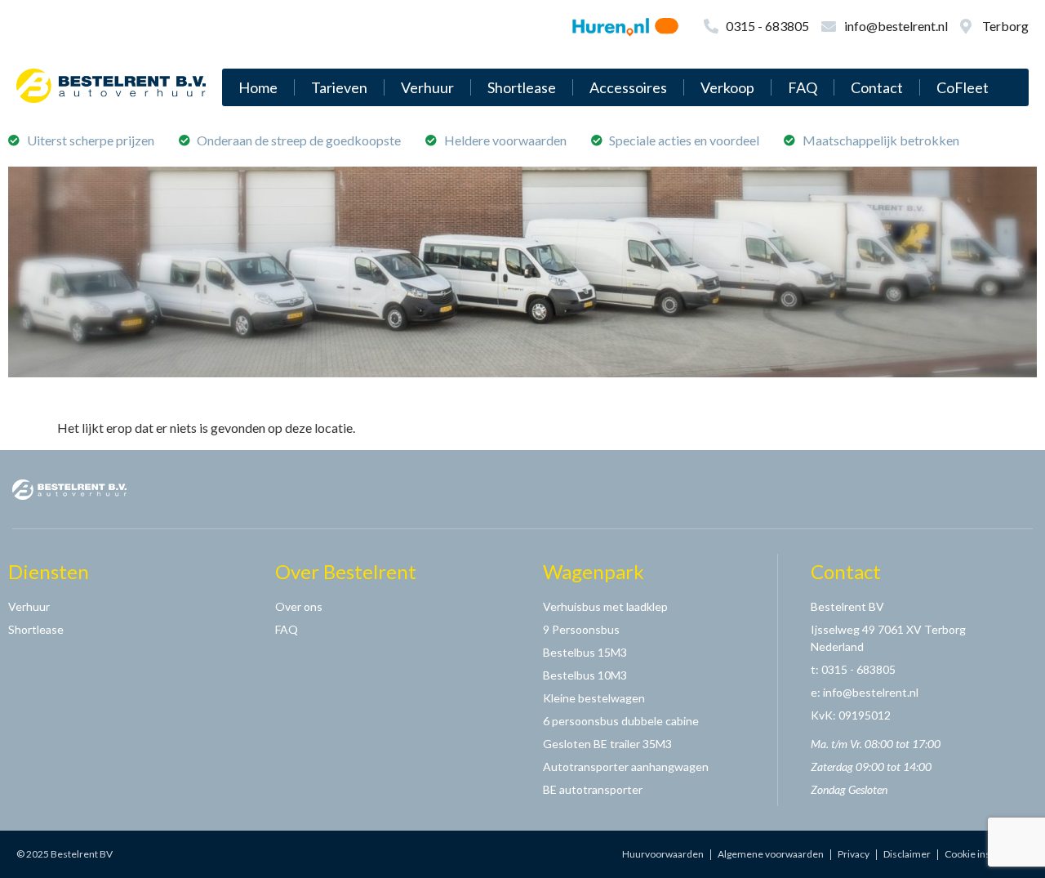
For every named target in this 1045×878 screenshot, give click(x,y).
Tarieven (339, 87)
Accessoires (628, 87)
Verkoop (727, 87)
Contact (877, 87)
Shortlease (521, 87)
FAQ (802, 87)
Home (258, 87)
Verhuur (427, 87)
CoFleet (962, 87)
